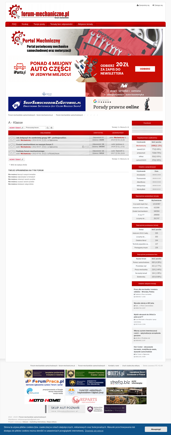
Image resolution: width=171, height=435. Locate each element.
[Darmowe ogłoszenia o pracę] (44, 382)
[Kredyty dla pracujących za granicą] (85, 382)
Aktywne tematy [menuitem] (85, 24)
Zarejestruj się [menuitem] (144, 5)
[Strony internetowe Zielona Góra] (44, 391)
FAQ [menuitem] (14, 24)
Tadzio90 (119, 151)
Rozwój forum (54, 154)
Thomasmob (141, 178)
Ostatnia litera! (141, 240)
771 (153, 149)
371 (153, 160)
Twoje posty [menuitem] (39, 24)
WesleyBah (141, 189)
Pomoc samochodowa (141, 262)
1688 (153, 146)
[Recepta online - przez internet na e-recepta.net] (47, 89)
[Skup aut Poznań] (124, 89)
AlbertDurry (141, 182)
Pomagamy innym (141, 248)
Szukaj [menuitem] (25, 24)
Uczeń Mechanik (139, 319)
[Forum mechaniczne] (39, 12)
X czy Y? (141, 215)
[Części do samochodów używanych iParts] (85, 69)
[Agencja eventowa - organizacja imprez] (126, 400)
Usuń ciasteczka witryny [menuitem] (131, 366)
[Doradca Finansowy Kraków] (85, 373)
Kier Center (138, 354)
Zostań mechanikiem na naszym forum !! (34, 144)
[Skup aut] (47, 104)
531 (153, 156)
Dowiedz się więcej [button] (94, 431)
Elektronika (141, 277)
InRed (141, 156)
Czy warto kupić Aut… (141, 204)
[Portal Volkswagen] (126, 391)
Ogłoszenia (53, 140)
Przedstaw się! (141, 266)
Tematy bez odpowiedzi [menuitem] (61, 24)
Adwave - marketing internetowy (34, 422)
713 (153, 153)
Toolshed (137, 294)
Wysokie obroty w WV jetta (144, 303)
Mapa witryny (52, 422)
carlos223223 (141, 160)
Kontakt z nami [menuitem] (113, 366)
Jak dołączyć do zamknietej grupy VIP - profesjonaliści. (41, 138)
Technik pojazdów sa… (141, 244)
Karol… (137, 305)
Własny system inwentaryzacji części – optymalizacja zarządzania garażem (147, 333)
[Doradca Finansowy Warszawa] (106, 409)
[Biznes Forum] (126, 373)
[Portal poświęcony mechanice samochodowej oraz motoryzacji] (85, 42)
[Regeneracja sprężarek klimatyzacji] (85, 400)
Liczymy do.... (141, 218)
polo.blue (137, 338)
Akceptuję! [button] (156, 429)
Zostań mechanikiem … (141, 211)
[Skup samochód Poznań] (44, 400)
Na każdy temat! (141, 273)
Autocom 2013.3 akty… (141, 208)
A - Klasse (15, 122)
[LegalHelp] (124, 104)
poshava (119, 144)
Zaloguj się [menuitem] (159, 5)
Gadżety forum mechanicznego (30, 151)
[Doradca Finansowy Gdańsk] (44, 373)
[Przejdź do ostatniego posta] (125, 137)
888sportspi (141, 186)
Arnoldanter (141, 175)
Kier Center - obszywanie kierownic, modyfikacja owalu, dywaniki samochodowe (145, 349)
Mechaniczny (26, 140)
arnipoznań (141, 153)
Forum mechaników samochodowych (32, 417)
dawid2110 (141, 149)
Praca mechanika (141, 270)
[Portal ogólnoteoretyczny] (126, 382)
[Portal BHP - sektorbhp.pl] (85, 391)
